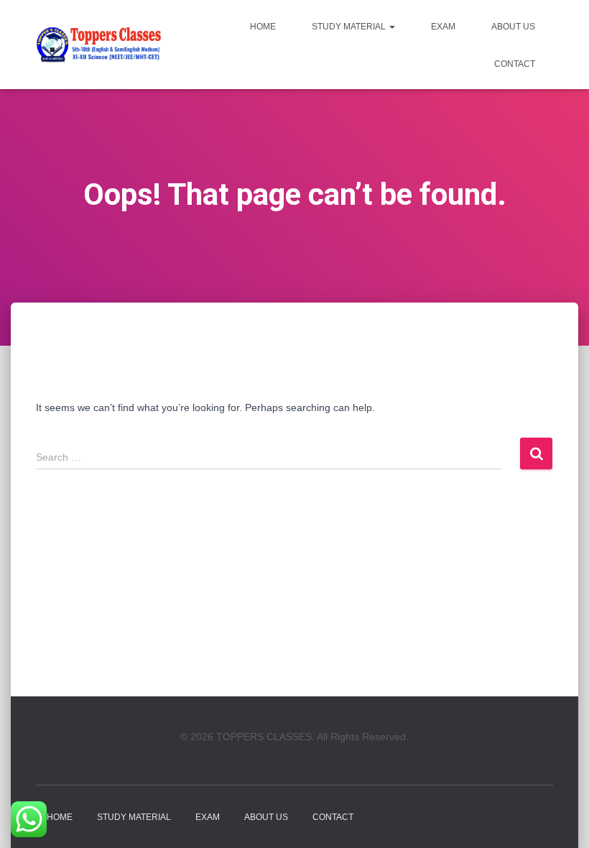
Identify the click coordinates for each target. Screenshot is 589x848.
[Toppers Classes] (98, 45)
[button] (391, 27)
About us (513, 27)
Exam (443, 27)
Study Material (350, 27)
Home (263, 27)
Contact (514, 64)
